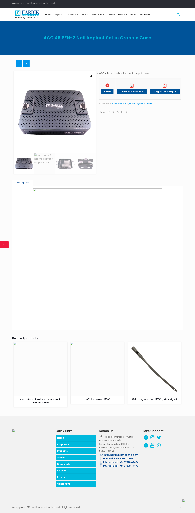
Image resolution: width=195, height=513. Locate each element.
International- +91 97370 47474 (120, 462)
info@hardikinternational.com (120, 454)
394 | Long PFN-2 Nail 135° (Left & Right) (154, 399)
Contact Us (63, 483)
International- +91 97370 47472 (120, 465)
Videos (85, 14)
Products (71, 14)
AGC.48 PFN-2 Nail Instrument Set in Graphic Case (40, 401)
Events (121, 14)
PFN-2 (149, 103)
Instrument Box (120, 103)
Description (23, 182)
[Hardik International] (27, 14)
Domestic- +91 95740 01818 (118, 458)
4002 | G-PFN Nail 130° (97, 399)
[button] (91, 76)
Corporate (59, 14)
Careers (61, 470)
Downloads (96, 14)
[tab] (22, 183)
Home (48, 14)
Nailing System (137, 103)
